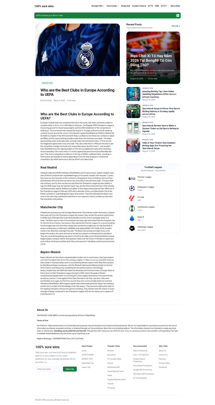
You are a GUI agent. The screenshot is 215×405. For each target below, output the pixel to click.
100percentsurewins (56, 326)
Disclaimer (163, 367)
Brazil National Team (116, 371)
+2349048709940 (59, 339)
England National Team (117, 380)
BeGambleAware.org (54, 333)
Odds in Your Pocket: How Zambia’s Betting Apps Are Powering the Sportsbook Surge (158, 146)
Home (84, 351)
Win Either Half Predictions (143, 374)
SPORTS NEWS (88, 355)
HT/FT (164, 6)
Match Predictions (140, 351)
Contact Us (163, 355)
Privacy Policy (164, 363)
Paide (110, 375)
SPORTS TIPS (47, 83)
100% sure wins (44, 6)
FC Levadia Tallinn (114, 359)
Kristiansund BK (114, 367)
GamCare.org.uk (70, 333)
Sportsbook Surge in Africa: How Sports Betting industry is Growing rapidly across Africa (161, 111)
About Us (162, 351)
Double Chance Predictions (139, 360)
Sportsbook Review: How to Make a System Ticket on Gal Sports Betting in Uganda (160, 128)
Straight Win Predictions (142, 370)
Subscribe (70, 369)
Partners (162, 359)
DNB (157, 6)
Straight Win (97, 6)
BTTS (150, 6)
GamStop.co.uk (83, 333)
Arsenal (111, 351)
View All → (176, 26)
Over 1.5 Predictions (141, 355)
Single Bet (125, 6)
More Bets (175, 6)
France (110, 363)
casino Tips (86, 367)
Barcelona (111, 355)
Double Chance (139, 6)
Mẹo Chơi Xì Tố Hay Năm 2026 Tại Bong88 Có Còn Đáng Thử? (151, 60)
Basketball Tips (88, 363)
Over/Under (112, 6)
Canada (111, 384)
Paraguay (111, 388)
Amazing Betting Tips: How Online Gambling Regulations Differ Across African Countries (159, 94)
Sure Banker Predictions (142, 366)
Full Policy (79, 339)
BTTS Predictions (140, 378)
